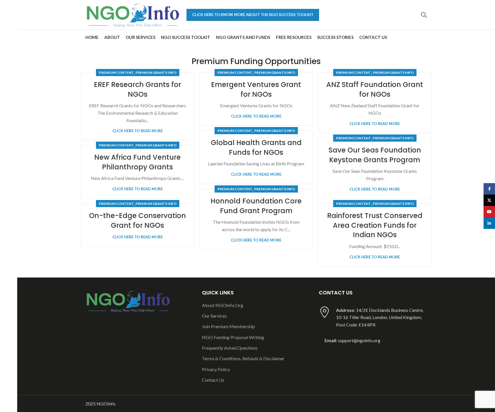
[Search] (424, 15)
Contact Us (213, 380)
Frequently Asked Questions (230, 347)
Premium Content (116, 72)
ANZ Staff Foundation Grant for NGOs (374, 89)
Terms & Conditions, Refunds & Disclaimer (243, 358)
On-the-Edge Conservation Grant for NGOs (137, 220)
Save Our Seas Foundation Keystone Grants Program (375, 155)
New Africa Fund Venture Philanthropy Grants (137, 162)
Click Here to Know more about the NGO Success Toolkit (252, 14)
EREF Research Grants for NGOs (137, 89)
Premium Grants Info (155, 72)
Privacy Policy (216, 369)
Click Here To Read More (137, 131)
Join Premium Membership (228, 326)
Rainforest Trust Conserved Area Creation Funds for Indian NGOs (375, 225)
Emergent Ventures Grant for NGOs (256, 89)
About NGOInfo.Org (222, 305)
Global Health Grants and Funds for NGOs (256, 147)
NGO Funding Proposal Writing (233, 337)
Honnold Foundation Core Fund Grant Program (256, 205)
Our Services (214, 315)
